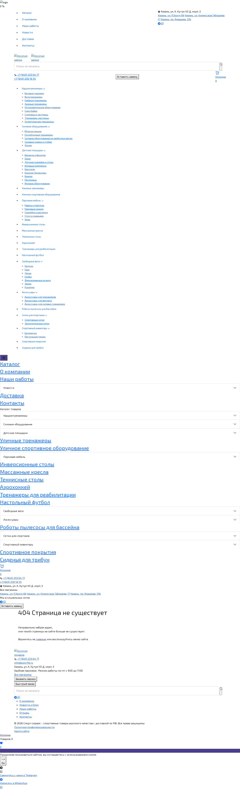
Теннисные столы (31, 236)
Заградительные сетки (37, 323)
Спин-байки (31, 111)
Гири (27, 269)
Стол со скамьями (34, 216)
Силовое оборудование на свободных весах (48, 138)
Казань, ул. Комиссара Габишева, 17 (48, 593)
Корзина (5, 734)
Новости (27, 32)
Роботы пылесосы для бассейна (39, 308)
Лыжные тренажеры (36, 104)
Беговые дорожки (34, 93)
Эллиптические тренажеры (39, 121)
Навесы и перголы (34, 205)
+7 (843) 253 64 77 (28, 74)
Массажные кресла (32, 230)
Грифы (28, 276)
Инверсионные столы (33, 224)
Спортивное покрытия (34, 341)
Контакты (28, 45)
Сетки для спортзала (33, 315)
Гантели (29, 266)
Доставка (28, 38)
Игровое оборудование (37, 183)
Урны (27, 219)
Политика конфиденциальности (34, 727)
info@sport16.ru (23, 662)
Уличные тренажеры (33, 188)
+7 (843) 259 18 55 (25, 78)
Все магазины (23, 674)
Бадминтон (31, 333)
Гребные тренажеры (36, 100)
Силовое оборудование (35, 126)
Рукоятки (29, 287)
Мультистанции (33, 131)
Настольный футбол (33, 255)
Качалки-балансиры (35, 172)
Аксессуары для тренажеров (40, 297)
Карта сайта (21, 731)
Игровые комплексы (35, 165)
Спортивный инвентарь (35, 328)
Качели (28, 176)
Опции (28, 145)
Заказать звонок (26, 678)
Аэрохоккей (28, 242)
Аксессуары (28, 292)
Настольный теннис (35, 336)
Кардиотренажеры (32, 88)
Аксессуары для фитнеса (38, 300)
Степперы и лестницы (36, 114)
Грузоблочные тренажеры (39, 134)
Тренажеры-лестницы (37, 118)
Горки (28, 158)
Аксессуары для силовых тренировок (45, 304)
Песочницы (31, 179)
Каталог (27, 12)
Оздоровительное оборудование (42, 107)
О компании (29, 19)
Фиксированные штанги (38, 280)
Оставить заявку (127, 76)
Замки (28, 283)
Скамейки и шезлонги (36, 212)
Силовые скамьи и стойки (38, 141)
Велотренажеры (33, 97)
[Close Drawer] (4, 358)
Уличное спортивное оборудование (41, 194)
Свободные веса (31, 261)
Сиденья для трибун (33, 347)
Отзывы (24, 712)
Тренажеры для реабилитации (38, 248)
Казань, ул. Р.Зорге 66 (171, 15)
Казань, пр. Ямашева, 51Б (176, 19)
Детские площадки (32, 150)
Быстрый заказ (25, 683)
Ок (3, 762)
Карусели (30, 169)
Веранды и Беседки (35, 155)
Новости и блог (29, 704)
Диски (28, 273)
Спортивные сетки (34, 319)
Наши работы (30, 25)
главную (41, 639)
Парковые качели (34, 209)
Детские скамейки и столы (39, 162)
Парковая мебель (31, 200)
